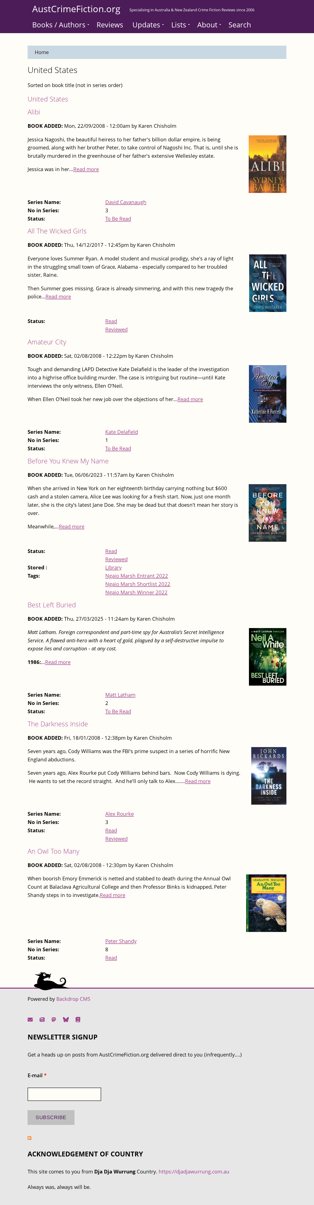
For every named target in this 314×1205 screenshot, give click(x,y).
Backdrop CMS (73, 998)
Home (42, 52)
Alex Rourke (119, 813)
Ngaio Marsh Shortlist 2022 (137, 584)
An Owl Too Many (53, 851)
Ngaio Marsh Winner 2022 (136, 592)
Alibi (34, 111)
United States (48, 98)
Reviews (110, 24)
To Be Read (118, 218)
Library (113, 567)
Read (111, 321)
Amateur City (47, 341)
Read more (86, 169)
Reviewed (116, 329)
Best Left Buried (52, 604)
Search (239, 24)
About (207, 24)
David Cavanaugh (125, 202)
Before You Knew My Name (68, 460)
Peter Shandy (121, 941)
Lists (178, 24)
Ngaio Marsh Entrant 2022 (136, 575)
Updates (146, 24)
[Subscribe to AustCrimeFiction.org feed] (29, 1137)
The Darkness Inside (58, 723)
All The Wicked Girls (57, 230)
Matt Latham (120, 694)
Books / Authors (59, 24)
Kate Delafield (121, 431)
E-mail (37, 1075)
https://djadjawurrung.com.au (194, 1171)
